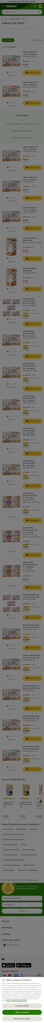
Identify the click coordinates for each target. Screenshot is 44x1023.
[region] (22, 1000)
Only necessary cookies (22, 1019)
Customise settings (22, 1006)
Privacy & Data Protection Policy (16, 1001)
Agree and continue (22, 1012)
